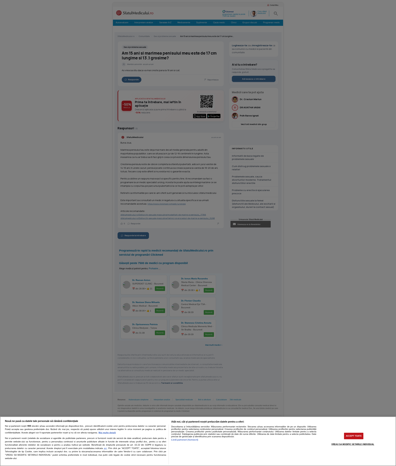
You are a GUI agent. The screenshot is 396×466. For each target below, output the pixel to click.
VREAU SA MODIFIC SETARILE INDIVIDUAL (352, 444)
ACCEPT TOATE (354, 436)
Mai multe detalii (107, 432)
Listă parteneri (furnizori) (184, 439)
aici (105, 448)
